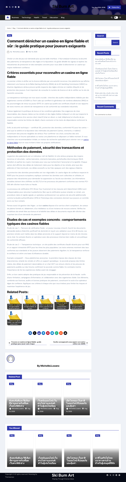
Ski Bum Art (63, 6)
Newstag (32, 474)
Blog (62, 17)
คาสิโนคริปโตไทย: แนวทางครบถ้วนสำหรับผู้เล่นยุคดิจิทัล (106, 87)
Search (100, 36)
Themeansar (9, 477)
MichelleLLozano (19, 52)
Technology (26, 17)
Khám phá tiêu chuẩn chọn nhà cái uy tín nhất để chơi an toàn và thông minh (106, 95)
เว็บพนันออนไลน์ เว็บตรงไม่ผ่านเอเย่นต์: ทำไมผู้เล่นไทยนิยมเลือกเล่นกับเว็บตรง (47, 404)
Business (15, 17)
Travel (44, 17)
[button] (120, 17)
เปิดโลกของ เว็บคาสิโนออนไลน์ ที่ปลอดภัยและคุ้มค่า (76, 403)
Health (36, 17)
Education (54, 17)
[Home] (7, 17)
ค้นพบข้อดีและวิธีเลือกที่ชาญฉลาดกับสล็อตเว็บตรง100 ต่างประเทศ (19, 404)
